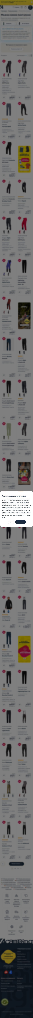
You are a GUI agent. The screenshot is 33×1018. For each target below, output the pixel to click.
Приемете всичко (20, 521)
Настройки (11, 521)
